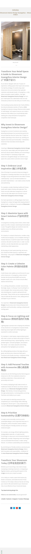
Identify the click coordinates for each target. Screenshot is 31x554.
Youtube (20, 499)
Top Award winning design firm (9, 490)
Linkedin (3, 499)
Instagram (15, 499)
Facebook (8, 499)
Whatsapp (26, 499)
